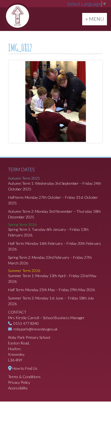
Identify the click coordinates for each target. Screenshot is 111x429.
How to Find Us (24, 368)
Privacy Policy (19, 382)
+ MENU (96, 19)
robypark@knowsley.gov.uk (35, 329)
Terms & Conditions (24, 376)
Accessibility (18, 388)
